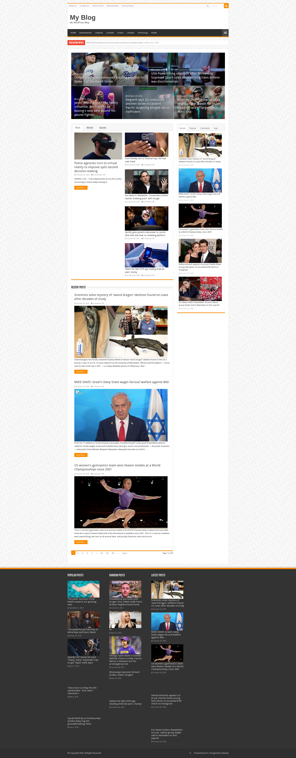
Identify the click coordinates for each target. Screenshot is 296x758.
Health (154, 33)
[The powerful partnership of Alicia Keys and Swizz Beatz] (84, 619)
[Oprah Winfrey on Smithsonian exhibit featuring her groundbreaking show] (84, 708)
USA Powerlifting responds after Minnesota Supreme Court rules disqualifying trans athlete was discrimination (185, 77)
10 (101, 553)
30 (113, 553)
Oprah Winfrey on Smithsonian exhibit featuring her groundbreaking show (84, 721)
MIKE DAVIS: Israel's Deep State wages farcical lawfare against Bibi (121, 382)
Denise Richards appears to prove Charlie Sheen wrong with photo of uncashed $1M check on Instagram (200, 267)
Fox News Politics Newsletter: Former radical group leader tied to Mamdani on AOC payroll (167, 734)
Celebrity (99, 33)
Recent (182, 128)
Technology (143, 33)
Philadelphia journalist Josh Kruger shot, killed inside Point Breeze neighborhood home (125, 602)
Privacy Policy (127, 6)
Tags (216, 128)
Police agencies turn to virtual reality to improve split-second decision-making (96, 167)
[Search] (226, 6)
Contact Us (84, 6)
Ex (110, 629)
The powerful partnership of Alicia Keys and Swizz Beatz (83, 631)
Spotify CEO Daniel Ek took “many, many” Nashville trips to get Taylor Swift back (83, 660)
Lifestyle (130, 33)
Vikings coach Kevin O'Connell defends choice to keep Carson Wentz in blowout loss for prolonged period (125, 659)
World (89, 127)
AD (206, 753)
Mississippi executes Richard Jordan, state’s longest (124, 673)
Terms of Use (97, 6)
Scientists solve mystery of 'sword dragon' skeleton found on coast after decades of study (167, 603)
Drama (120, 33)
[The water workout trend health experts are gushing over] (84, 589)
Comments (205, 128)
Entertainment (85, 33)
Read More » (81, 188)
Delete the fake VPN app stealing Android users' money (125, 702)
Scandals (110, 33)
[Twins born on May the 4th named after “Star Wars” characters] (84, 677)
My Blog (83, 17)
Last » (124, 553)
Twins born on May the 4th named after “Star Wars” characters (82, 690)
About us (73, 6)
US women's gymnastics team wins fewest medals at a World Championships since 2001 (122, 42)
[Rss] (208, 6)
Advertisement (113, 6)
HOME (73, 33)
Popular (192, 128)
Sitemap (225, 753)
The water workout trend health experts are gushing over (82, 602)
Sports (102, 127)
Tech (77, 127)
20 (107, 553)
